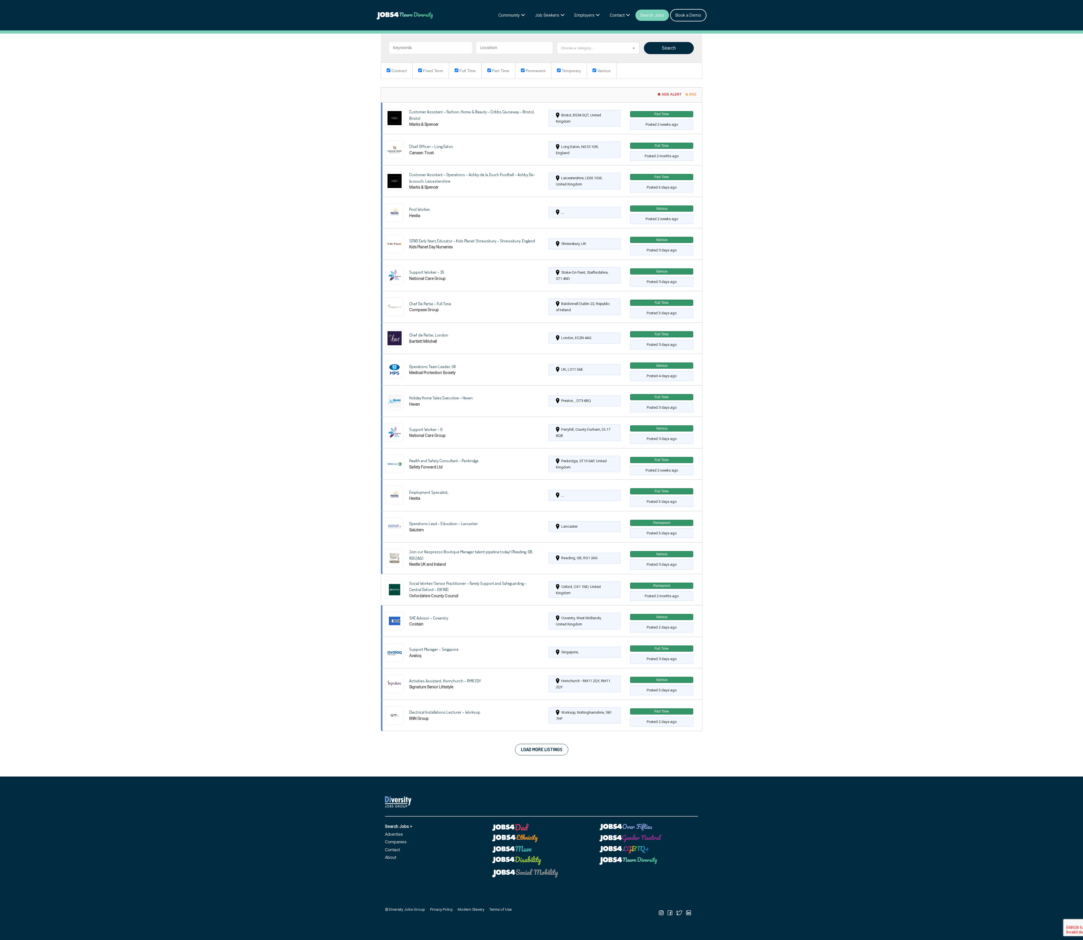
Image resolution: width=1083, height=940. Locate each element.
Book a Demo (688, 15)
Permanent (535, 70)
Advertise (394, 834)
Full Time (467, 70)
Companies (396, 841)
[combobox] (598, 48)
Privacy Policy (441, 909)
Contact (617, 15)
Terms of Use (500, 909)
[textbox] (598, 48)
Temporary (571, 70)
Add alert (671, 94)
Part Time (500, 70)
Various (603, 70)
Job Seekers (547, 15)
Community (509, 15)
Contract (398, 70)
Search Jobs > (398, 826)
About (390, 857)
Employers (584, 15)
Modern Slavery (471, 909)
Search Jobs (652, 15)
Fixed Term (432, 70)
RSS (692, 94)
